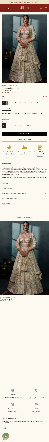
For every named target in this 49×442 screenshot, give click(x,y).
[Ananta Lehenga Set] (24, 258)
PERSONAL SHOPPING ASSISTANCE (14, 193)
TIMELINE (5, 183)
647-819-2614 (12, 412)
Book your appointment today (29, 2)
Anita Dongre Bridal (10, 85)
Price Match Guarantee (9, 93)
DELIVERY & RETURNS (9, 199)
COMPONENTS (7, 188)
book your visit (17, 397)
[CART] (45, 8)
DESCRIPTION (6, 164)
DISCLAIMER (6, 204)
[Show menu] (3, 8)
